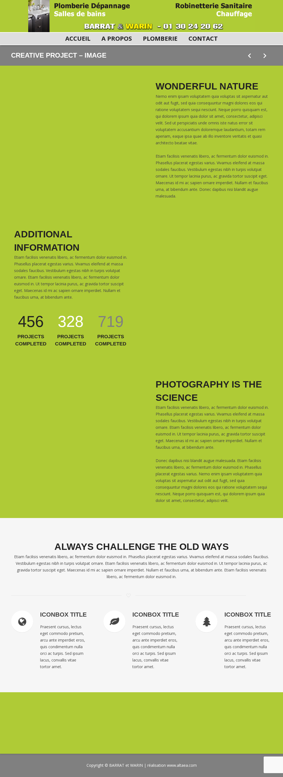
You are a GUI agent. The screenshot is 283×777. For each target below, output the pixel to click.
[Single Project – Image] (249, 55)
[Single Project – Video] (264, 55)
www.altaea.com (182, 765)
